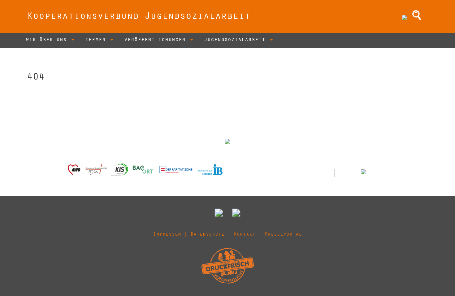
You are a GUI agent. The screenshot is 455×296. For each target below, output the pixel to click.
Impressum (167, 234)
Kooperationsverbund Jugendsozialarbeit (138, 17)
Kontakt (244, 234)
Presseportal (283, 234)
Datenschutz (207, 234)
